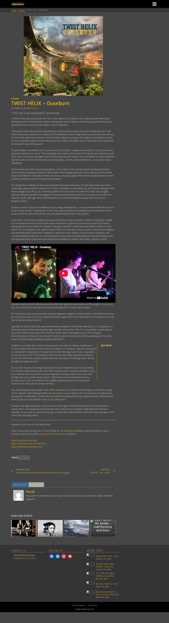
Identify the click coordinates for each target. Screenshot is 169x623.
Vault (104, 430)
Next (113, 528)
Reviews (15, 98)
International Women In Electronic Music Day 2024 (107, 593)
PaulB (34, 108)
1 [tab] (52, 535)
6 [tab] (68, 535)
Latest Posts (36, 484)
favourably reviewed (61, 393)
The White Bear (66, 430)
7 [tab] (71, 535)
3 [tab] (58, 535)
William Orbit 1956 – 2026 (107, 556)
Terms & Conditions (78, 605)
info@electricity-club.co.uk (24, 558)
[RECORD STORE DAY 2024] (90, 585)
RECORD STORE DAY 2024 (107, 584)
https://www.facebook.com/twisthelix (28, 443)
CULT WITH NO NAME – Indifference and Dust (106, 574)
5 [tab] (65, 535)
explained (25, 355)
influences (85, 194)
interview (47, 150)
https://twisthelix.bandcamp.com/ (27, 446)
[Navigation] (154, 4)
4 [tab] (61, 535)
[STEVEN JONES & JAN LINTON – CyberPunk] (90, 567)
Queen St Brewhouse (52, 434)
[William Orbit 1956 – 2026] (90, 557)
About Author (19, 484)
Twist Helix (24, 457)
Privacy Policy (92, 605)
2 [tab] (55, 535)
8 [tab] (74, 535)
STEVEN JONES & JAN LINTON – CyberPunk (105, 565)
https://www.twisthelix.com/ (24, 440)
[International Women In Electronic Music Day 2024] (90, 595)
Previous (13, 528)
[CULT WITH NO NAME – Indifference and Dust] (90, 576)
